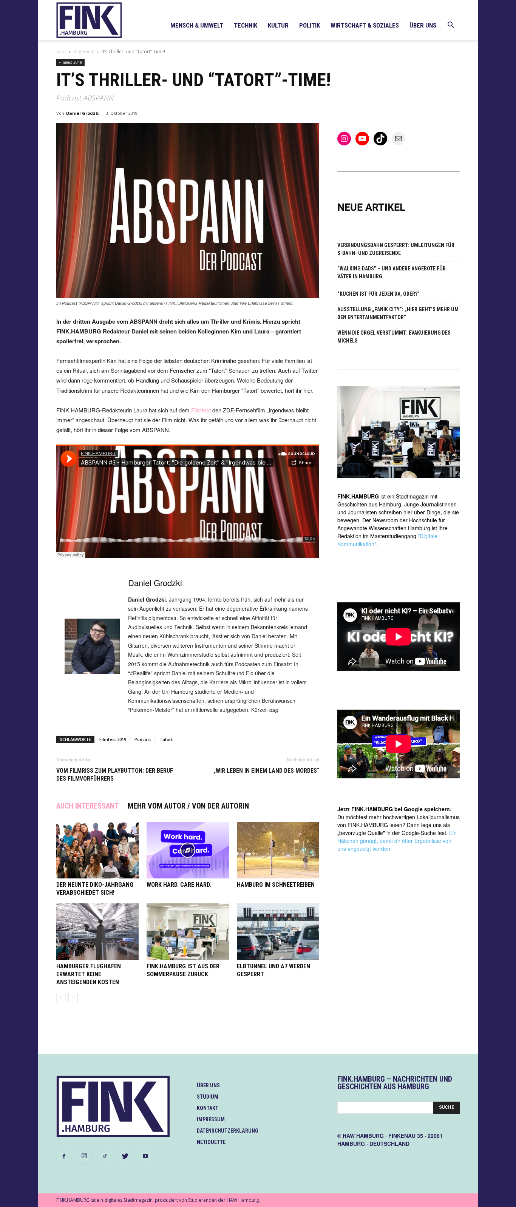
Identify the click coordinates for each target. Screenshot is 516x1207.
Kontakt (207, 1108)
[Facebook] (63, 1156)
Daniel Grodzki (83, 113)
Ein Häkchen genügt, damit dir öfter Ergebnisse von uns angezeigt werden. (397, 840)
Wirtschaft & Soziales (365, 25)
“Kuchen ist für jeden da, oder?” (378, 294)
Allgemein (83, 51)
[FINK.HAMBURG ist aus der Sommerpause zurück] (188, 931)
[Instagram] (84, 1156)
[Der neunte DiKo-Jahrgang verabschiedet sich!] (97, 850)
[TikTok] (104, 1156)
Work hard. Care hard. (179, 884)
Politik (309, 25)
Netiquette (211, 1142)
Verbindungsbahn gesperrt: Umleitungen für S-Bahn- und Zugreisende (395, 249)
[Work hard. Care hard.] (188, 850)
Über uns (422, 25)
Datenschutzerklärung (227, 1131)
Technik (245, 25)
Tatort (166, 739)
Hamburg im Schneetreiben (276, 884)
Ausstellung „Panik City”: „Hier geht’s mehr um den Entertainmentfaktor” (398, 313)
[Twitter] (125, 1156)
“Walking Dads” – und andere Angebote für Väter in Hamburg (391, 272)
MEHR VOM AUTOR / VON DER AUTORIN (188, 805)
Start (61, 51)
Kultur (278, 25)
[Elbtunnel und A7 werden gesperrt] (278, 931)
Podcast (142, 739)
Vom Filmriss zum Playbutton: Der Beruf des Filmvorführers (114, 774)
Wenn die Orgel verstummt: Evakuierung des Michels (394, 337)
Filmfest (201, 410)
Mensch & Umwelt (196, 25)
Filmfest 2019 (70, 62)
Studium (207, 1097)
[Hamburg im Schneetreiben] (278, 850)
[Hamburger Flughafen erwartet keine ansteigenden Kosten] (97, 931)
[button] (451, 25)
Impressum (211, 1119)
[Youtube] (145, 1156)
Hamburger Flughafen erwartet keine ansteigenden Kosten (88, 974)
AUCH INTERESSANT (87, 805)
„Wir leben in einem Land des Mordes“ (266, 770)
